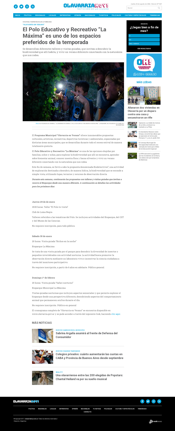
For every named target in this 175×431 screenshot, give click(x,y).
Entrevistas (65, 15)
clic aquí (115, 314)
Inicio (17, 15)
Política (27, 15)
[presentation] (27, 94)
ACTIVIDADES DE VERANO (47, 123)
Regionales (40, 15)
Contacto (87, 412)
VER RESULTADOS (144, 49)
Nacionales (90, 15)
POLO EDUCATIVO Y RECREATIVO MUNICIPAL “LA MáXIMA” (88, 123)
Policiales (116, 15)
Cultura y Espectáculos (135, 15)
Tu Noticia (103, 15)
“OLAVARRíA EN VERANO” (63, 123)
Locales (52, 15)
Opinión (77, 15)
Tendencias (155, 15)
